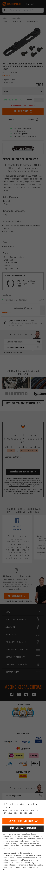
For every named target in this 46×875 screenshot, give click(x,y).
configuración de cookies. (17, 813)
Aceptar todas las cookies (21, 821)
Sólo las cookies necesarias (23, 828)
